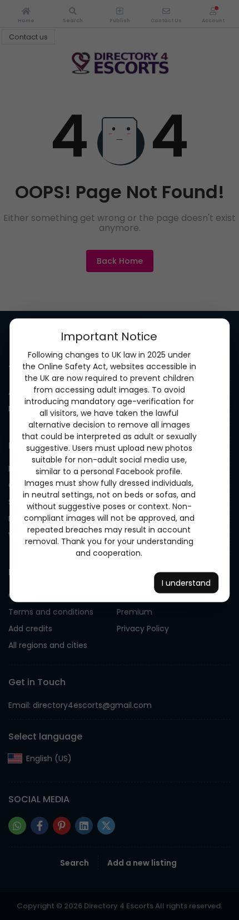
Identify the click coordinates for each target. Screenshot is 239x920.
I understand (186, 582)
